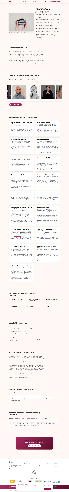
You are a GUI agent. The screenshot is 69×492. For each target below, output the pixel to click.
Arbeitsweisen (51, 131)
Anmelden (51, 1)
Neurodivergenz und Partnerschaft (36, 425)
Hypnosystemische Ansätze (28, 398)
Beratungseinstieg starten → (15, 104)
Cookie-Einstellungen (56, 467)
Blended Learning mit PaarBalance (34, 472)
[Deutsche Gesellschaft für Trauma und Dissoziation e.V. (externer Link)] (39, 481)
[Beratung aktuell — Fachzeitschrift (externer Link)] (12, 481)
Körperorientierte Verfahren (39, 398)
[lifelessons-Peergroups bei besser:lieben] (21, 481)
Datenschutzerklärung (31, 486)
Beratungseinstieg (17, 236)
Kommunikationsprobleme (54, 421)
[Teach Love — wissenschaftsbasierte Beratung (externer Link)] (30, 481)
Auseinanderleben (26, 421)
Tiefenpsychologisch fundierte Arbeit (16, 398)
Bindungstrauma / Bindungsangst (37, 421)
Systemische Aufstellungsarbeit (15, 400)
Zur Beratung (56, 1)
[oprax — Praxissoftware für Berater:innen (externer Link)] (56, 481)
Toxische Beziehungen (20, 423)
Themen (30, 1)
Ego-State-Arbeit (48, 398)
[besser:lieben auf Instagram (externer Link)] (10, 469)
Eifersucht (46, 421)
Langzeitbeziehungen (13, 425)
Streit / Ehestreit (12, 423)
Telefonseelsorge (12, 337)
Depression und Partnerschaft (24, 425)
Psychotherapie (13, 278)
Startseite (10, 4)
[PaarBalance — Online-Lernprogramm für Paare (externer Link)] (47, 481)
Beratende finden (27, 463)
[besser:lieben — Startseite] (11, 1)
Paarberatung (29, 222)
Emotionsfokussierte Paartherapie (45, 214)
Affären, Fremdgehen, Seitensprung (15, 421)
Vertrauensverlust (52, 423)
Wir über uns (49, 463)
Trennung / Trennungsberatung (42, 423)
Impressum (56, 463)
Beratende (34, 1)
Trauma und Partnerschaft (30, 423)
